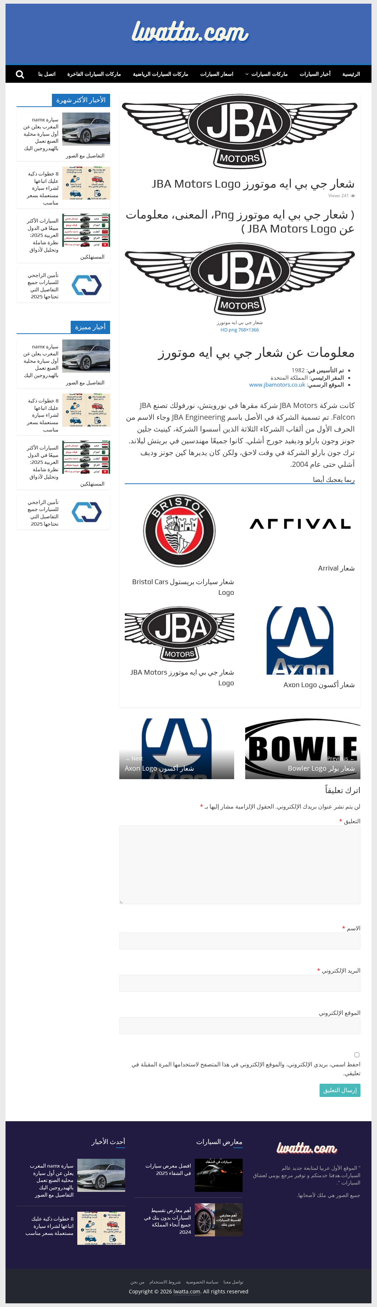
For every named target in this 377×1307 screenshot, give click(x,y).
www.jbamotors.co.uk (277, 384)
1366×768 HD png (240, 329)
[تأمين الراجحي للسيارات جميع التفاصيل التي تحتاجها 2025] (86, 272)
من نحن (137, 1282)
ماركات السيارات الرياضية (160, 73)
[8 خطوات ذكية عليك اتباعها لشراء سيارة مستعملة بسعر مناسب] (86, 170)
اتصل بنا (47, 73)
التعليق (349, 821)
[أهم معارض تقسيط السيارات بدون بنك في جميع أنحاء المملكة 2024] (219, 1206)
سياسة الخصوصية (202, 1282)
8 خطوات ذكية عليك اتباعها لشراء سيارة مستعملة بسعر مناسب (43, 188)
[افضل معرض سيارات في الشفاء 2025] (219, 1162)
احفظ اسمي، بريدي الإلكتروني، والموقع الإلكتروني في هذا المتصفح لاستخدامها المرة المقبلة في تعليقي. (245, 1068)
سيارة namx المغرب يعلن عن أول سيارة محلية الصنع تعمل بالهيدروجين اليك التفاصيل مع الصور (52, 1180)
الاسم (351, 928)
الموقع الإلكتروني (339, 1013)
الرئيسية (351, 73)
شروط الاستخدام (165, 1282)
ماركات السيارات (269, 73)
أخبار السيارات (315, 73)
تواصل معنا (233, 1282)
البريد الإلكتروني (338, 970)
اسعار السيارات (216, 73)
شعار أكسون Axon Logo (319, 685)
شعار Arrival (336, 568)
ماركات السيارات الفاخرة (94, 73)
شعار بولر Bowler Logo (321, 763)
